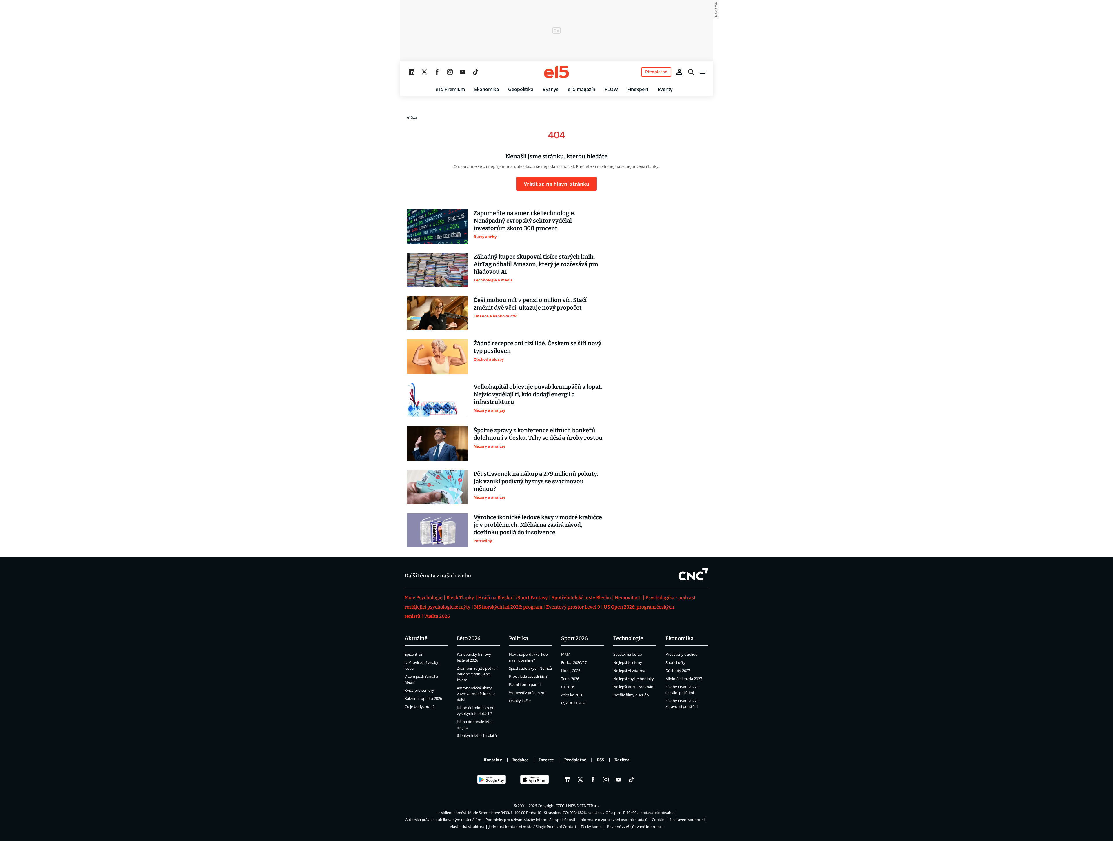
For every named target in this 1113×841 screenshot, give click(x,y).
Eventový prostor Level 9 (573, 607)
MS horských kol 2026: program (508, 607)
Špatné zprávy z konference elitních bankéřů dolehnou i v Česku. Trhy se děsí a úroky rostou (538, 434)
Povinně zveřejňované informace (635, 826)
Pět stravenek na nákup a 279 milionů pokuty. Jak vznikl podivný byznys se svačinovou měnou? (536, 481)
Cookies (658, 819)
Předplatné (575, 760)
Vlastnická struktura (467, 826)
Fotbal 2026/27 (574, 662)
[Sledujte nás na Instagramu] (449, 72)
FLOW (611, 89)
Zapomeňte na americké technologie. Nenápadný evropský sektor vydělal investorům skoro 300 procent (524, 221)
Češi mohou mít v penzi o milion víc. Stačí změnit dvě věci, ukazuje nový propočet (530, 304)
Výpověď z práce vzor (527, 692)
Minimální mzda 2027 (683, 678)
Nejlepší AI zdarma (629, 670)
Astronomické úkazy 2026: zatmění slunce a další (476, 693)
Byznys (551, 89)
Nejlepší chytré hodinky (633, 678)
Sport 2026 (574, 638)
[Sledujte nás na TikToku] (475, 72)
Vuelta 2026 (437, 616)
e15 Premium (450, 89)
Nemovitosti (628, 597)
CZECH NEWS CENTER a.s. (577, 805)
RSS (600, 760)
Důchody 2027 (677, 670)
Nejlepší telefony (627, 662)
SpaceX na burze (627, 654)
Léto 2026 (469, 638)
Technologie (628, 638)
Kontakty (493, 760)
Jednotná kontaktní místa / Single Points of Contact (532, 826)
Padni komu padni (525, 684)
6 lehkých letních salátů (477, 735)
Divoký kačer (520, 700)
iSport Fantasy (532, 597)
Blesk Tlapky (460, 597)
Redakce (520, 760)
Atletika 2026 (572, 694)
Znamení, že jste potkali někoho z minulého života (477, 674)
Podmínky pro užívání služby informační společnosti (530, 819)
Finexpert (637, 89)
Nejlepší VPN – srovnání (633, 686)
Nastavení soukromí (687, 819)
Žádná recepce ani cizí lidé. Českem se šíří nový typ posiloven (537, 347)
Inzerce (546, 760)
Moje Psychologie (424, 597)
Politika (518, 638)
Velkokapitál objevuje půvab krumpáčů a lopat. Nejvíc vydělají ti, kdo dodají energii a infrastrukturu (538, 394)
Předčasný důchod (681, 654)
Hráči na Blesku (495, 597)
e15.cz (412, 117)
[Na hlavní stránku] (556, 71)
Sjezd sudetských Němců (530, 668)
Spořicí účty (675, 662)
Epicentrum (415, 654)
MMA (565, 654)
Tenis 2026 (570, 678)
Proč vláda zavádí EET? (528, 676)
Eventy (665, 89)
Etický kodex (592, 826)
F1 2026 (567, 686)
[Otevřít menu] (702, 72)
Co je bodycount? (420, 706)
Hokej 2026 (570, 670)
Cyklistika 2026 (573, 703)
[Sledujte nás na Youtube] (462, 72)
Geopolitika (520, 89)
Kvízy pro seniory (419, 690)
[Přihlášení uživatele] (679, 72)
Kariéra (622, 760)
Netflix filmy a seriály (631, 694)
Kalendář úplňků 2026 (423, 698)
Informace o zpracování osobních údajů (613, 819)
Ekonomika (486, 89)
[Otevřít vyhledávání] (691, 72)
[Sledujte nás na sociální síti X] (424, 72)
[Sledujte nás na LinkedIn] (411, 72)
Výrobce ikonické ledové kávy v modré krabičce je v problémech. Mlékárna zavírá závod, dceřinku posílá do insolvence (538, 525)
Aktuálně (416, 638)
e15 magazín (581, 89)
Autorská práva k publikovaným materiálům (443, 819)
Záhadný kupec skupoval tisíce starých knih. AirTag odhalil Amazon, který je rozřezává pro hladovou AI (536, 264)
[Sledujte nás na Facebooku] (437, 72)
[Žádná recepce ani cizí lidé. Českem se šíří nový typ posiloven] (437, 356)
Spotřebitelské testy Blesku (581, 597)
